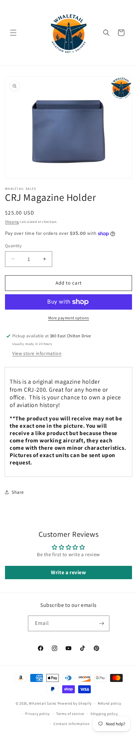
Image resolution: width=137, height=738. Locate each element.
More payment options (68, 317)
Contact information (71, 723)
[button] (13, 32)
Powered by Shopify (75, 703)
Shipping (12, 222)
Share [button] (18, 492)
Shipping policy (104, 713)
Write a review (68, 572)
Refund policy (109, 703)
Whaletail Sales (43, 703)
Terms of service (70, 713)
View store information (37, 353)
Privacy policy (37, 713)
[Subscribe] (101, 623)
